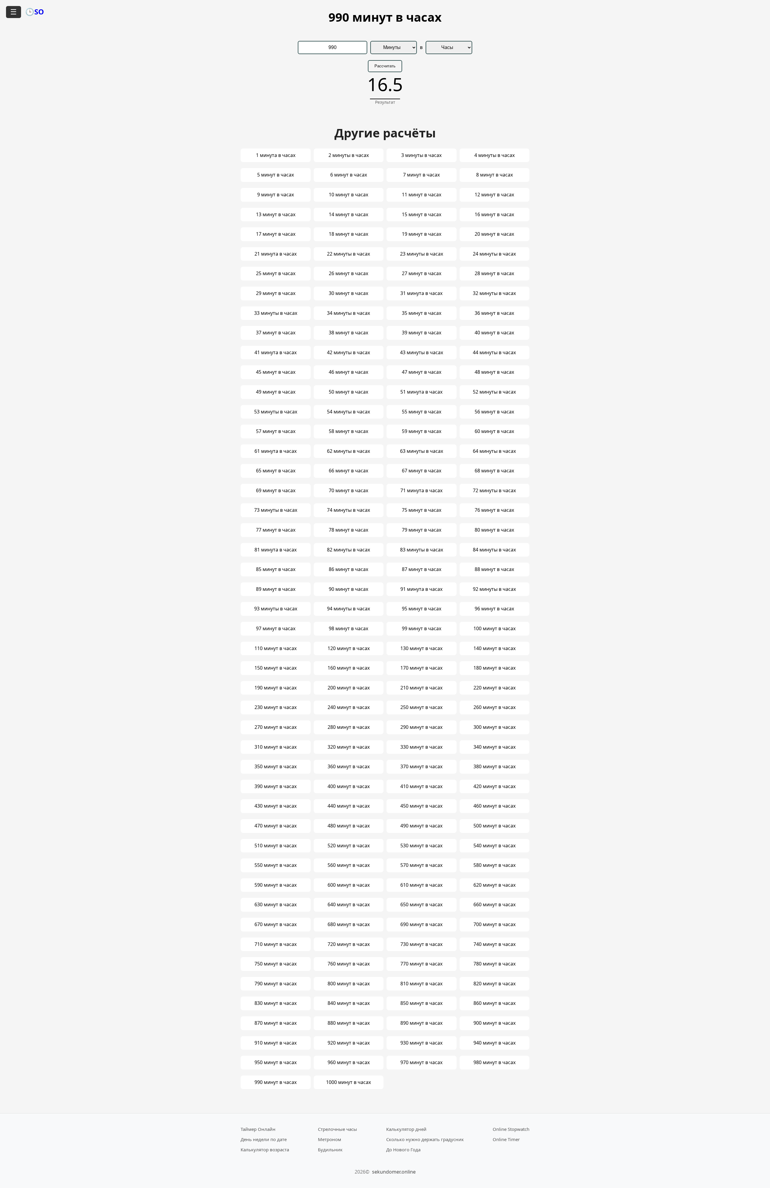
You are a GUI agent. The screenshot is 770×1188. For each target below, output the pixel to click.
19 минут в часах (421, 234)
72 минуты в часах (494, 490)
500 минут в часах (494, 825)
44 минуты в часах (494, 352)
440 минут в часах (349, 806)
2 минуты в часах (348, 155)
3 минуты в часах (421, 155)
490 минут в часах (421, 825)
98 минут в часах (348, 628)
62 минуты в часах (348, 451)
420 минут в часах (494, 786)
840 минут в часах (349, 1003)
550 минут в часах (275, 865)
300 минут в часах (494, 727)
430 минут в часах (275, 806)
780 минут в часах (494, 963)
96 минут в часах (494, 608)
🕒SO (34, 12)
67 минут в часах (421, 470)
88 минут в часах (494, 569)
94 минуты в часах (348, 608)
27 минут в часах (421, 273)
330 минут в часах (421, 747)
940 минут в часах (494, 1042)
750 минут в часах (275, 963)
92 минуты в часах (494, 589)
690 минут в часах (421, 924)
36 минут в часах (494, 313)
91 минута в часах (421, 589)
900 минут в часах (494, 1023)
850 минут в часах (421, 1003)
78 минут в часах (348, 529)
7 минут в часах (421, 174)
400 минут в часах (349, 786)
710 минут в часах (275, 944)
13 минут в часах (275, 214)
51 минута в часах (421, 391)
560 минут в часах (349, 865)
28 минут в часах (494, 273)
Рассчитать (385, 66)
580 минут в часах (494, 865)
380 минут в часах (494, 766)
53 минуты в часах (275, 411)
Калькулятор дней (406, 1129)
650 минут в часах (421, 904)
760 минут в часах (349, 963)
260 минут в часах (494, 707)
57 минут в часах (275, 431)
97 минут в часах (275, 628)
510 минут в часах (275, 845)
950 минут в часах (275, 1062)
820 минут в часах (494, 983)
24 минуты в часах (494, 253)
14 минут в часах (348, 214)
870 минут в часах (275, 1023)
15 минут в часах (421, 214)
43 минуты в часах (421, 352)
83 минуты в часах (421, 549)
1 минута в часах (275, 155)
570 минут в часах (421, 865)
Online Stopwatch (511, 1129)
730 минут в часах (421, 944)
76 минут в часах (494, 510)
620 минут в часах (494, 885)
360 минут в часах (349, 766)
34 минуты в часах (348, 313)
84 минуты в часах (494, 549)
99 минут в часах (421, 628)
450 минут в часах (421, 806)
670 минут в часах (275, 924)
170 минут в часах (421, 668)
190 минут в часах (275, 687)
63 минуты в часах (421, 451)
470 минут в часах (275, 825)
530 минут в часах (421, 845)
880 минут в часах (349, 1023)
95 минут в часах (421, 608)
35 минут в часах (421, 313)
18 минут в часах (348, 234)
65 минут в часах (275, 470)
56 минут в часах (494, 411)
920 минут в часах (349, 1042)
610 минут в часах (421, 885)
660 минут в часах (494, 904)
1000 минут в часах (348, 1082)
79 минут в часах (421, 529)
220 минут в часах (494, 687)
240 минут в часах (349, 707)
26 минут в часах (348, 273)
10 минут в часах (348, 194)
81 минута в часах (275, 549)
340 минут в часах (494, 747)
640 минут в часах (349, 904)
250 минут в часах (421, 707)
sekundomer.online (394, 1171)
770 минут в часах (421, 963)
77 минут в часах (275, 529)
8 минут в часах (494, 174)
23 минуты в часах (421, 253)
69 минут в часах (275, 490)
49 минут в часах (275, 391)
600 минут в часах (349, 885)
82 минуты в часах (348, 549)
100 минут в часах (494, 628)
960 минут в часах (349, 1062)
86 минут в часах (348, 569)
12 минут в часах (494, 194)
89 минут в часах (275, 589)
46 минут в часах (348, 372)
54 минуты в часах (348, 411)
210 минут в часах (421, 687)
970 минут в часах (421, 1062)
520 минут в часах (349, 845)
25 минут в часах (275, 273)
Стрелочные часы (337, 1129)
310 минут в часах (275, 747)
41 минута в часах (275, 352)
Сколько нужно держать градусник (425, 1139)
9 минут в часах (275, 194)
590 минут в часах (275, 885)
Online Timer (506, 1139)
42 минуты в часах (348, 352)
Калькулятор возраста (265, 1150)
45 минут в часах (275, 372)
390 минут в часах (275, 786)
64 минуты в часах (494, 451)
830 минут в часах (275, 1003)
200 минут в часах (349, 687)
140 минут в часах (494, 648)
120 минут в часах (349, 648)
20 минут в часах (494, 234)
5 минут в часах (275, 174)
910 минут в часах (275, 1042)
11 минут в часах (421, 194)
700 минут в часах (494, 924)
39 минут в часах (421, 332)
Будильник (330, 1150)
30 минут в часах (348, 293)
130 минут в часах (421, 648)
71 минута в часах (421, 490)
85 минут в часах (275, 569)
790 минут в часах (275, 983)
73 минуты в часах (275, 510)
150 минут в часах (275, 668)
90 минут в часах (348, 589)
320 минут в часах (349, 747)
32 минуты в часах (494, 293)
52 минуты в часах (494, 391)
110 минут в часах (275, 648)
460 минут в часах (494, 806)
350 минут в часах (275, 766)
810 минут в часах (421, 983)
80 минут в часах (494, 529)
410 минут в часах (421, 786)
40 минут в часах (494, 332)
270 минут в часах (275, 727)
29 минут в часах (275, 293)
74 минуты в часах (348, 510)
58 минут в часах (348, 431)
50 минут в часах (348, 391)
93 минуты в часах (275, 608)
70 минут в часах (348, 490)
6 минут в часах (348, 174)
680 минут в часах (349, 924)
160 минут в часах (349, 668)
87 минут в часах (421, 569)
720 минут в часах (349, 944)
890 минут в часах (421, 1023)
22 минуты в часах (348, 253)
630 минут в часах (275, 904)
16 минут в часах (494, 214)
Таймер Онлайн (258, 1129)
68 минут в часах (494, 470)
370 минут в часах (421, 766)
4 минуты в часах (494, 155)
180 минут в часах (494, 668)
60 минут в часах (494, 431)
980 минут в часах (494, 1062)
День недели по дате (264, 1139)
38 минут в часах (348, 332)
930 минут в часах (421, 1042)
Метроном (329, 1139)
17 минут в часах (275, 234)
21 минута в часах (275, 253)
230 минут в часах (275, 707)
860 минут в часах (494, 1003)
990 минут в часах (275, 1082)
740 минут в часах (494, 944)
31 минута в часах (421, 293)
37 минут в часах (275, 332)
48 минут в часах (494, 372)
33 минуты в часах (275, 313)
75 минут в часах (421, 510)
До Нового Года (403, 1150)
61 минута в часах (275, 451)
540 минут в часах (494, 845)
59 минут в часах (421, 431)
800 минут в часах (349, 983)
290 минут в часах (421, 727)
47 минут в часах (421, 372)
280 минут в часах (349, 727)
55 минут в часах (421, 411)
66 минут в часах (348, 470)
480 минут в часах (349, 825)
